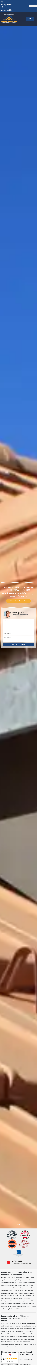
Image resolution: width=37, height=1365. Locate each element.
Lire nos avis (10, 1361)
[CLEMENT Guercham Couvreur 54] (9, 19)
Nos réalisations (18, 601)
